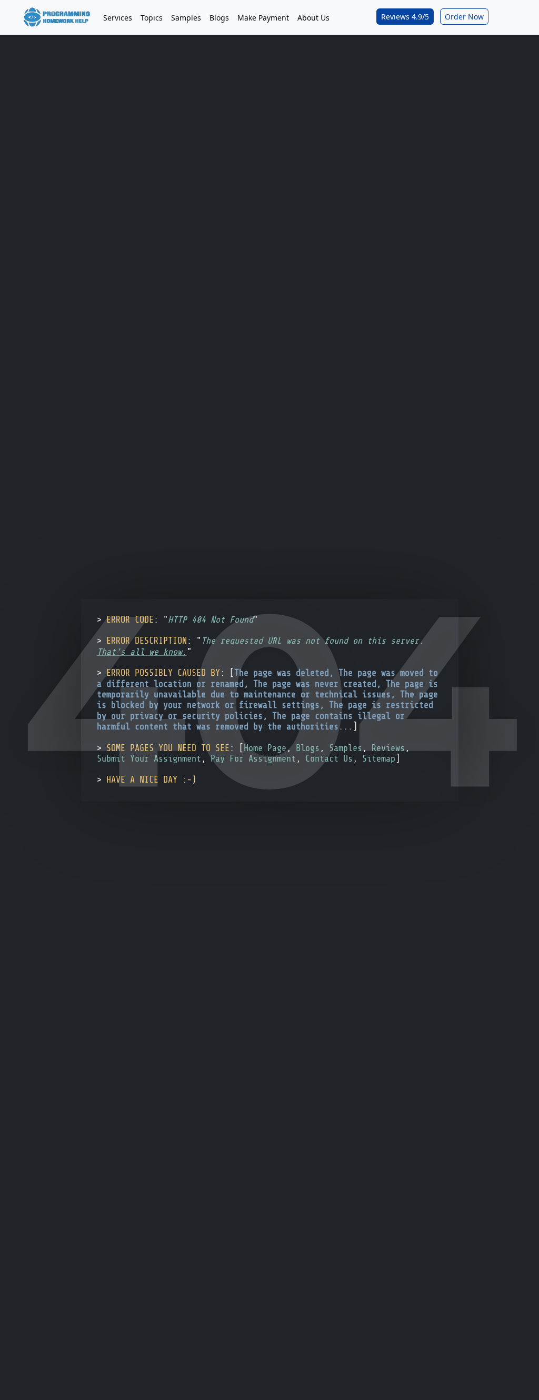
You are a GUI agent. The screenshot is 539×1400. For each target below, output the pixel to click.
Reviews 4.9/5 (405, 17)
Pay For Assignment (253, 759)
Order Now (464, 17)
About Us (313, 18)
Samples (186, 18)
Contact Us (329, 759)
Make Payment (263, 18)
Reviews (388, 748)
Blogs (219, 18)
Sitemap (378, 759)
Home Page (265, 748)
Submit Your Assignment (149, 759)
